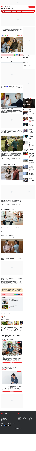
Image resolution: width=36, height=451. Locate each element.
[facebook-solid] (17, 57)
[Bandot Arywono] (2, 327)
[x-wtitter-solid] (19, 57)
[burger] (34, 8)
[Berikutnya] (22, 382)
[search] (27, 7)
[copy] (21, 57)
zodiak (8, 89)
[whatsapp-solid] (15, 57)
